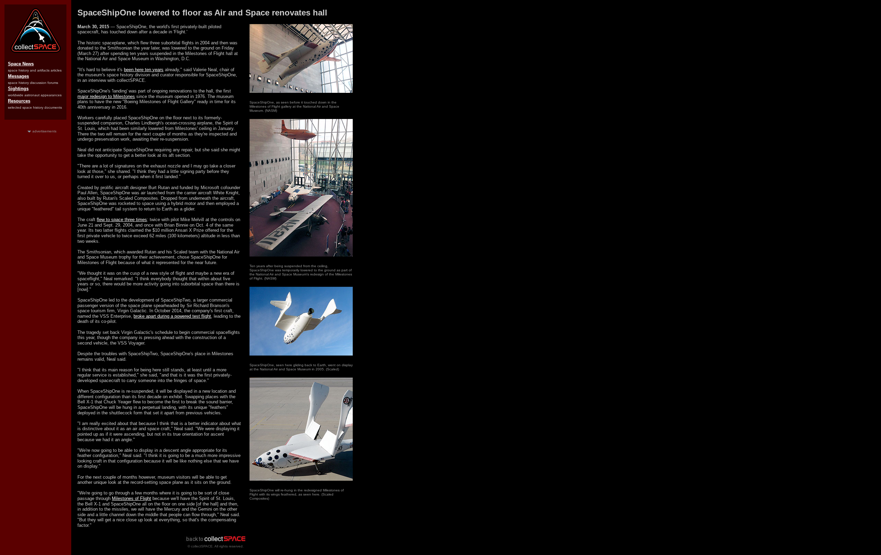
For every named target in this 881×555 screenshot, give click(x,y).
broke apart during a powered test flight (172, 316)
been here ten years (143, 69)
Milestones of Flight (131, 498)
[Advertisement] (35, 237)
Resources (19, 101)
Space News (21, 63)
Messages (18, 76)
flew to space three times (122, 219)
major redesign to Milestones (106, 96)
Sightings (18, 88)
